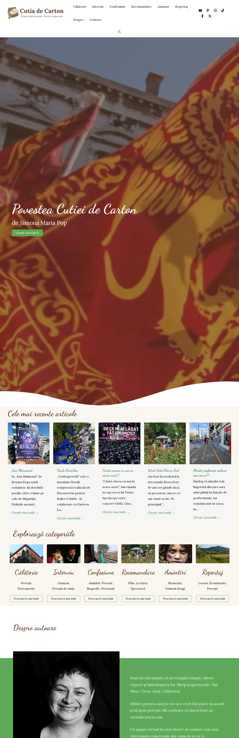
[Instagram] (215, 10)
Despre (78, 20)
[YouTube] (200, 10)
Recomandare (141, 6)
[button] (119, 31)
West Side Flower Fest (163, 470)
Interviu (97, 6)
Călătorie (79, 6)
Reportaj (181, 6)
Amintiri (163, 6)
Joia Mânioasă (22, 470)
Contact (95, 20)
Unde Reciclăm (67, 470)
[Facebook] (202, 16)
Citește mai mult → (25, 512)
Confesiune (117, 6)
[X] (210, 16)
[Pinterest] (207, 10)
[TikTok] (222, 10)
